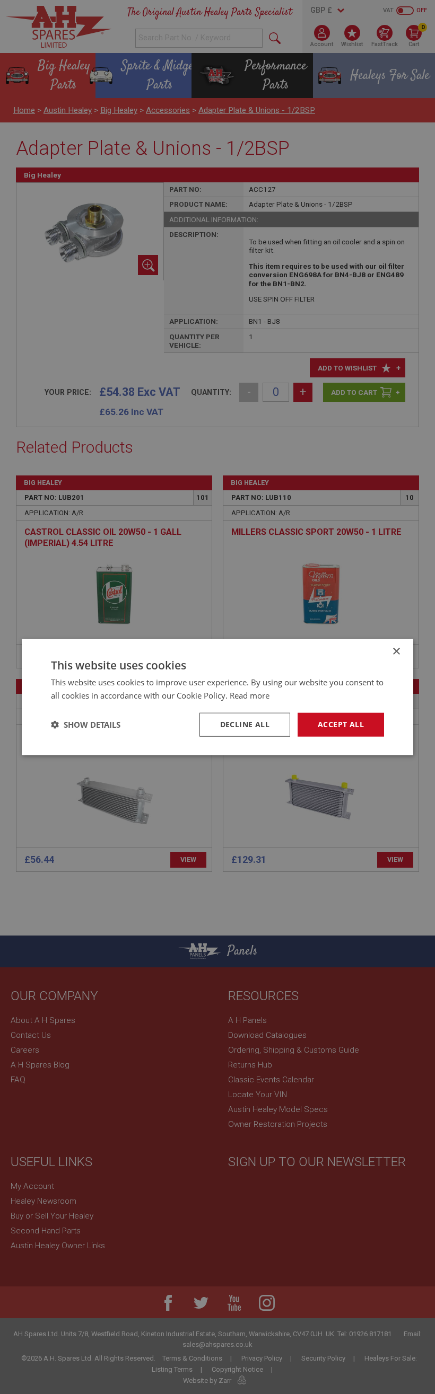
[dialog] (217, 697)
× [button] (396, 652)
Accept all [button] (341, 724)
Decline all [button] (244, 724)
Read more (249, 695)
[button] (85, 724)
